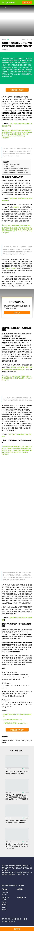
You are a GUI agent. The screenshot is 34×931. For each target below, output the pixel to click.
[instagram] (21, 892)
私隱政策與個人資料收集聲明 (11, 919)
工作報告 (4, 899)
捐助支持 (26, 2)
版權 (25, 919)
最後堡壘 (16, 207)
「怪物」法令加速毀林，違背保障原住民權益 (15, 170)
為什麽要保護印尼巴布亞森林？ (12, 164)
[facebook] (18, 892)
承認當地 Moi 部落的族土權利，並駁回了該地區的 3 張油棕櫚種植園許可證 (17, 368)
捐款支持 (17, 312)
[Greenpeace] (10, 5)
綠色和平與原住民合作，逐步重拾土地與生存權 (16, 172)
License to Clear (10, 268)
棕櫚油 (23, 740)
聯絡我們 (4, 907)
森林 (8, 39)
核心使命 (4, 894)
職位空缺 (4, 904)
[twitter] (28, 892)
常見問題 (4, 909)
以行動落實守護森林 (9, 166)
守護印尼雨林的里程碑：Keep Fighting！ (15, 723)
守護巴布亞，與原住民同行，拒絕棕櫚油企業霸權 (16, 168)
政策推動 (17, 740)
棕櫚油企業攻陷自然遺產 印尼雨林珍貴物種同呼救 (17, 715)
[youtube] (24, 892)
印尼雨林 (4, 740)
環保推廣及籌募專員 (8, 921)
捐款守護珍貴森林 (17, 90)
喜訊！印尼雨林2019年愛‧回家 (12, 719)
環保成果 (11, 740)
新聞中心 (4, 902)
